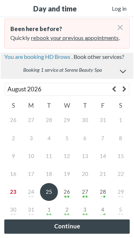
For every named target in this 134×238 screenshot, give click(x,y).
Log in (119, 8)
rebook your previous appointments (75, 37)
